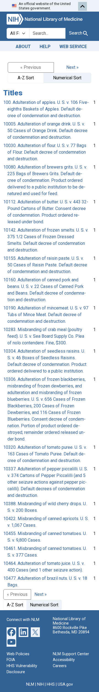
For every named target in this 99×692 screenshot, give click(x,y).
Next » (72, 67)
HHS (51, 684)
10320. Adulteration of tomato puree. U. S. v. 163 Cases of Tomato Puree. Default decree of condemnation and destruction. (45, 454)
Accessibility (64, 659)
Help (45, 46)
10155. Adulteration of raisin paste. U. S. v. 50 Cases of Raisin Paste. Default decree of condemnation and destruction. (45, 265)
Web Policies (18, 654)
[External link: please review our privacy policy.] (11, 632)
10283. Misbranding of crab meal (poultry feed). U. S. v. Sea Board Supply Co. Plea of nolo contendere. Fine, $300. (43, 336)
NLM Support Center (71, 654)
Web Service (73, 46)
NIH (40, 684)
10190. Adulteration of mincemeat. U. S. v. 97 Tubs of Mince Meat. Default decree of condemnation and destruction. (45, 314)
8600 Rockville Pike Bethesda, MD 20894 (71, 630)
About (23, 46)
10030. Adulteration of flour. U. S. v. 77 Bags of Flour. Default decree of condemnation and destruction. (44, 152)
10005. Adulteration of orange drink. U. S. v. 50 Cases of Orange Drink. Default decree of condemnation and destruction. (45, 130)
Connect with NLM (23, 619)
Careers (60, 666)
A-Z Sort (26, 77)
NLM (30, 684)
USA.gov (65, 684)
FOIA (11, 659)
